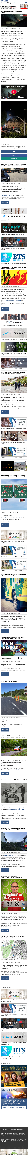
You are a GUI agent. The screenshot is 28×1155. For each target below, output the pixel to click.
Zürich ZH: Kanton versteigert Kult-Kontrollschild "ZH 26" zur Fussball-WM (11, 876)
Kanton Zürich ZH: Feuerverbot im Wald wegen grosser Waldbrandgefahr (13, 268)
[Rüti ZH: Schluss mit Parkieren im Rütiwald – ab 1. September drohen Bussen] (14, 950)
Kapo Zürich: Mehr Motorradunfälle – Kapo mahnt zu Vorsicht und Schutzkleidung (12, 637)
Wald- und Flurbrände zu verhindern (12, 300)
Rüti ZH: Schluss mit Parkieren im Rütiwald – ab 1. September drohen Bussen (13, 937)
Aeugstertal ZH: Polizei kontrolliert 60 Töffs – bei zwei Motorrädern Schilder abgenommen (14, 165)
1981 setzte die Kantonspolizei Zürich (16, 808)
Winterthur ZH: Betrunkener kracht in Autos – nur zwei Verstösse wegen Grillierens (13, 373)
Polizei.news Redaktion (14, 28)
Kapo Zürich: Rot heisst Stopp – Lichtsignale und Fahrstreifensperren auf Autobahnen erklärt (13, 476)
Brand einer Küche (8, 855)
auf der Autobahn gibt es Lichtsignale (13, 518)
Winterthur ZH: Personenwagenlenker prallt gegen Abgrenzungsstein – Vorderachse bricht (13, 736)
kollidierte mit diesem (18, 769)
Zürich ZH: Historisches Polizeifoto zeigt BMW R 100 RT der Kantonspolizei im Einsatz (14, 780)
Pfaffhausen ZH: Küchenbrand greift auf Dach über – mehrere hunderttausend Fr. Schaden (13, 829)
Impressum (4, 1129)
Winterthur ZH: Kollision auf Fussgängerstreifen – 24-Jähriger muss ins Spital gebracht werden (13, 575)
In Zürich (3, 720)
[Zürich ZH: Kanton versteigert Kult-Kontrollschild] (14, 895)
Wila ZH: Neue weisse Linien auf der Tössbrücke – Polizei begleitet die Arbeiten (13, 680)
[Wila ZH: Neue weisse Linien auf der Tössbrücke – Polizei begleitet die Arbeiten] (14, 699)
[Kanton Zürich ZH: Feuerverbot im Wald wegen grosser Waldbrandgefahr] (14, 277)
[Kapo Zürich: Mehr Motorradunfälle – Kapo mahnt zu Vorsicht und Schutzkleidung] (14, 649)
